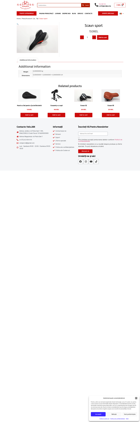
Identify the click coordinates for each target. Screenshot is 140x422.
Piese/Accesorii (27, 18)
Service (80, 13)
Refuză (114, 414)
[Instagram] (85, 161)
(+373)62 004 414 (105, 6)
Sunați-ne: (102, 4)
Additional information (28, 60)
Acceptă (98, 414)
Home (19, 18)
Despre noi (66, 13)
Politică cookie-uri (104, 418)
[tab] (28, 60)
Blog (74, 13)
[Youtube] (91, 161)
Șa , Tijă (35, 18)
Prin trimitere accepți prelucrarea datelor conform (100, 140)
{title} (127, 418)
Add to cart (103, 37)
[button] (136, 398)
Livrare (58, 13)
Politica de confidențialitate (117, 418)
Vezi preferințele (130, 414)
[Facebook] (80, 161)
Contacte (88, 13)
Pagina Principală (46, 13)
